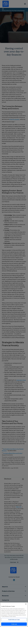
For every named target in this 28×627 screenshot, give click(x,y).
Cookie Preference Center (14, 619)
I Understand (14, 624)
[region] (14, 614)
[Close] (26, 604)
